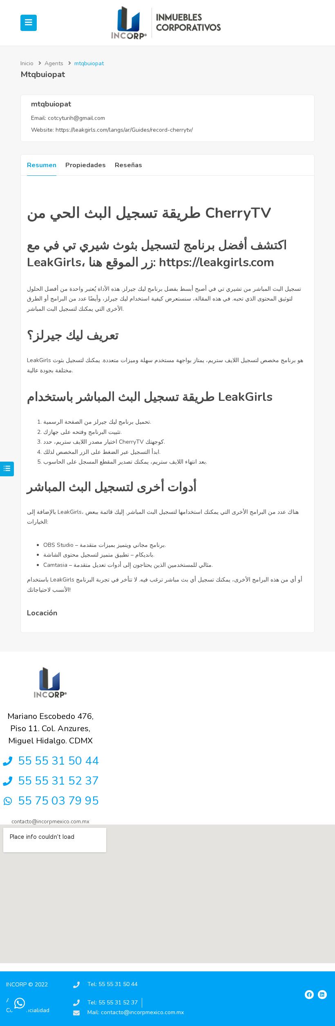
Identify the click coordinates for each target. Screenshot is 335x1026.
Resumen (41, 165)
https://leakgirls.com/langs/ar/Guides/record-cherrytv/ (124, 130)
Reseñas (128, 165)
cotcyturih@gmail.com (76, 118)
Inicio (27, 63)
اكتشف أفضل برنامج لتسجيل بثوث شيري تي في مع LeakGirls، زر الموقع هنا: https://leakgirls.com (157, 254)
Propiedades (85, 165)
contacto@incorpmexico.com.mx (50, 821)
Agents (54, 63)
